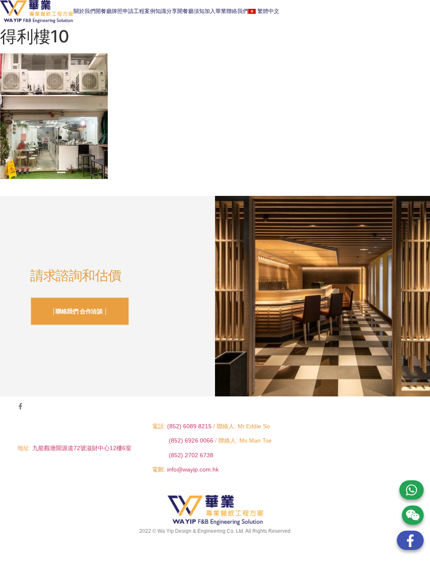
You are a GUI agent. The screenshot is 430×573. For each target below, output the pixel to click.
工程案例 (144, 11)
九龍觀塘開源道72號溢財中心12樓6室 (81, 448)
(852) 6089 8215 (189, 426)
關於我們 (84, 11)
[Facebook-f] (20, 406)
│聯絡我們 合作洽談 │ (80, 311)
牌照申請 (123, 11)
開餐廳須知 (191, 11)
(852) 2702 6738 (191, 455)
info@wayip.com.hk (193, 469)
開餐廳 (103, 11)
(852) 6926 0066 (192, 440)
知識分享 (166, 11)
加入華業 (215, 11)
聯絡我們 (237, 11)
